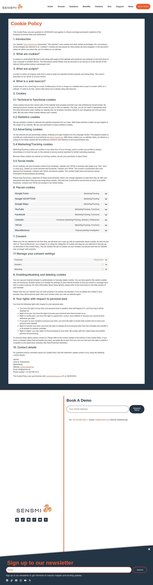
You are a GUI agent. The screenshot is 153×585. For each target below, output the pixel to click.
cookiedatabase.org (54, 376)
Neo (109, 6)
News (130, 6)
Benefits (86, 6)
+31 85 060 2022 (79, 420)
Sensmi (61, 6)
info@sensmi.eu (102, 420)
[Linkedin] (17, 520)
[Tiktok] (23, 520)
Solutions (73, 6)
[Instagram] (34, 520)
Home (50, 6)
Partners (99, 6)
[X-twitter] (46, 520)
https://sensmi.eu (30, 44)
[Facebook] (28, 520)
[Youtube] (40, 520)
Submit (140, 570)
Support (120, 6)
